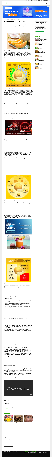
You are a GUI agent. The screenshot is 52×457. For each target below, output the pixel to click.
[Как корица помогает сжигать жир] (18, 418)
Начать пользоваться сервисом (40, 31)
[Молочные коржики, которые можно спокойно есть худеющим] (37, 59)
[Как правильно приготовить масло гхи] (8, 418)
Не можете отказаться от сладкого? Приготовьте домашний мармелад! (43, 52)
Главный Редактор (13, 407)
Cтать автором (45, 0)
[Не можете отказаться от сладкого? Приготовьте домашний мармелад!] (37, 51)
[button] (47, 4)
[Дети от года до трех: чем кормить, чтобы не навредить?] (37, 43)
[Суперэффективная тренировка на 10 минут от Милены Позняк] (37, 39)
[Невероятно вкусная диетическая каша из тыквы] (37, 64)
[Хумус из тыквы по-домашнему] (37, 67)
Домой (5, 19)
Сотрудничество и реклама (38, 0)
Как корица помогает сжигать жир (18, 422)
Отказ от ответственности (45, 452)
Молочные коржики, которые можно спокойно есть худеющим (43, 60)
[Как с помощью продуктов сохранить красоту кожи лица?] (28, 418)
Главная (27, 0)
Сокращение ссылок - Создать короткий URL (31, 451)
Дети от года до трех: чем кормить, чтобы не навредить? (43, 43)
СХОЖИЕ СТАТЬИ (7, 413)
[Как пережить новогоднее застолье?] (37, 48)
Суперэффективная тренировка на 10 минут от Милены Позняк (43, 39)
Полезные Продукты (9, 19)
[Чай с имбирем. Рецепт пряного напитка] (37, 56)
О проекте (31, 0)
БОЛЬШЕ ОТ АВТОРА (13, 413)
